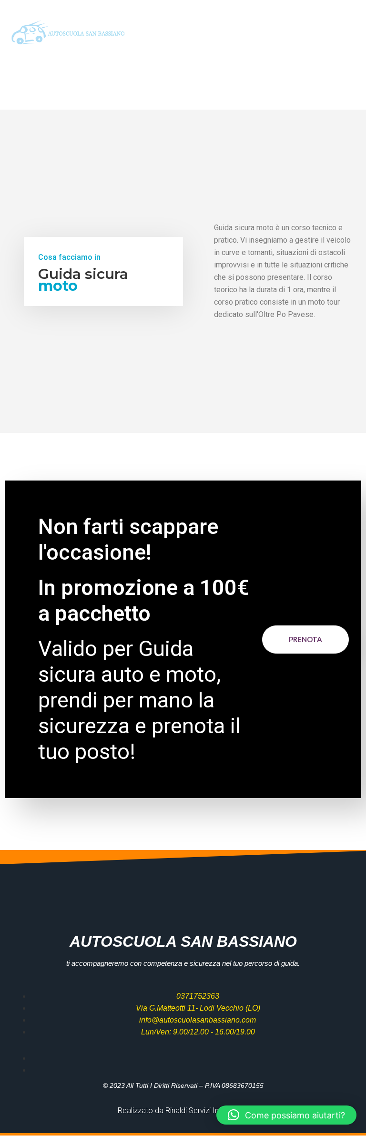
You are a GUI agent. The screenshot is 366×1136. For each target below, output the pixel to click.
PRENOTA (305, 639)
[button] (348, 33)
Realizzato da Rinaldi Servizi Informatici (183, 1110)
